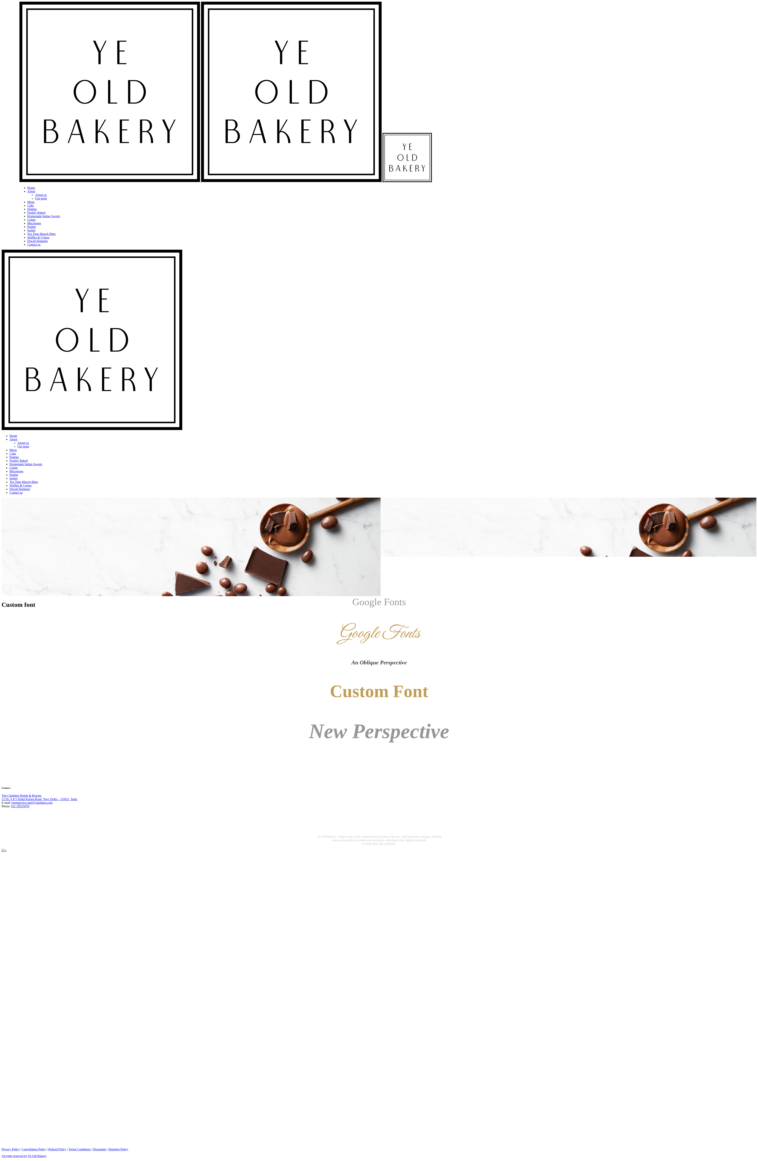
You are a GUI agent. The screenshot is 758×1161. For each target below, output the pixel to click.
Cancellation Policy (34, 1149)
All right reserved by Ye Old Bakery (24, 1156)
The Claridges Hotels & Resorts (22, 795)
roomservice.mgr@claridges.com (32, 802)
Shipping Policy (118, 1149)
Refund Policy (57, 1149)
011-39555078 (20, 806)
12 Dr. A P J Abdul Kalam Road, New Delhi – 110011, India (39, 799)
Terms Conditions (79, 1149)
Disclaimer (99, 1149)
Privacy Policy (11, 1149)
